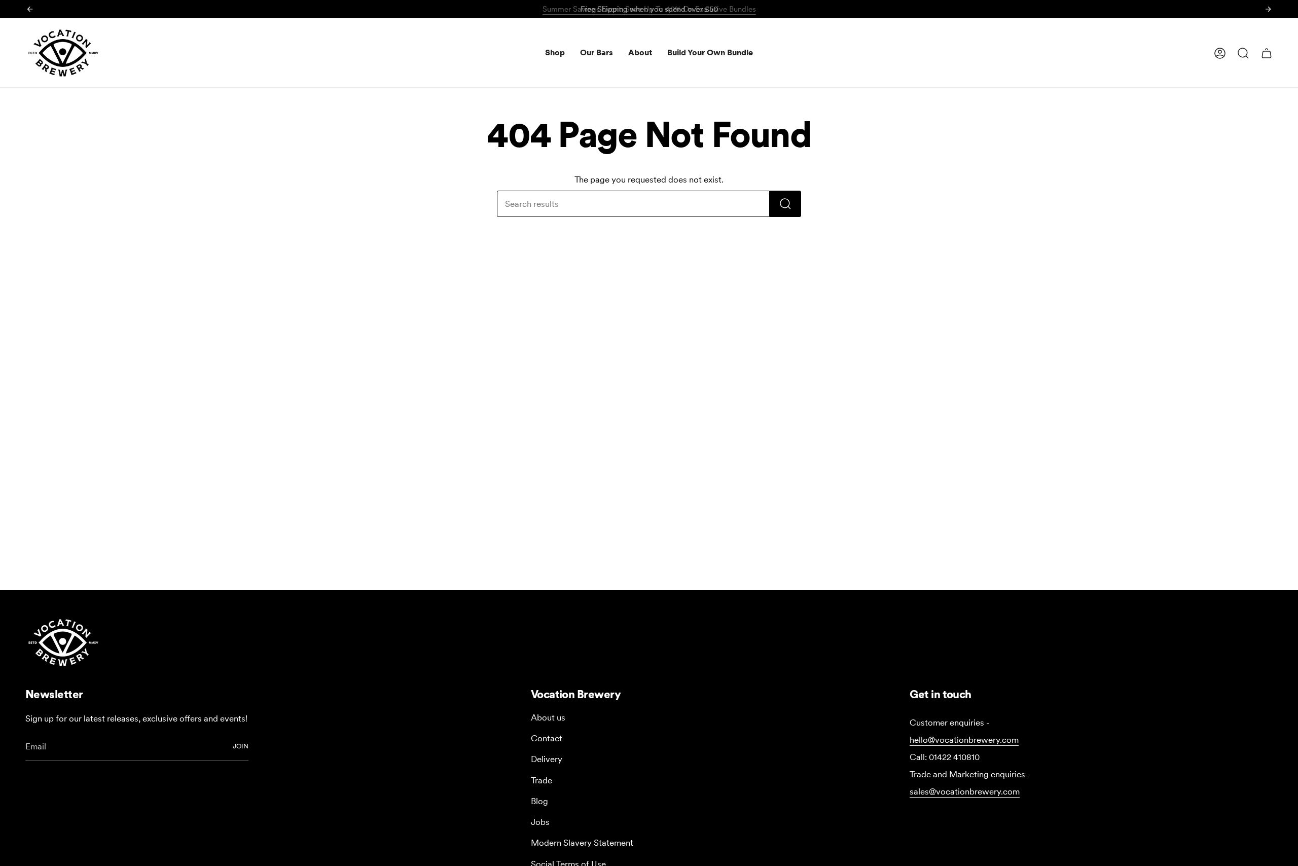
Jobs (540, 822)
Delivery (546, 759)
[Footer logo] (63, 643)
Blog (539, 801)
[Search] (785, 204)
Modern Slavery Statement (582, 843)
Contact (546, 738)
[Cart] (1266, 53)
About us (548, 717)
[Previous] (29, 9)
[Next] (1268, 9)
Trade (541, 780)
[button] (554, 53)
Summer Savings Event (649, 9)
